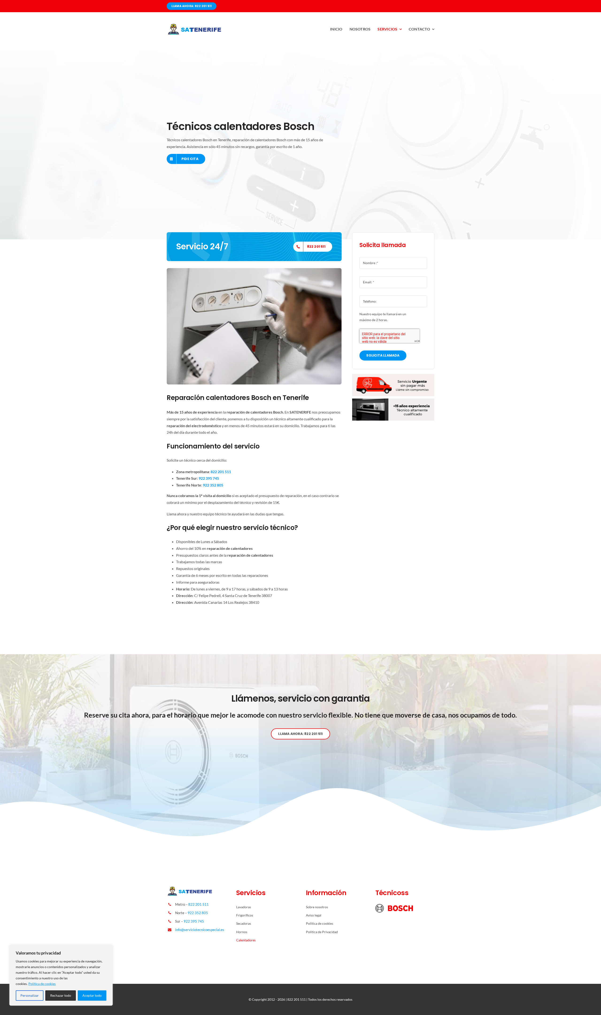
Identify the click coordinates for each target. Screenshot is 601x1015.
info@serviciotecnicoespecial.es (199, 930)
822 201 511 (198, 904)
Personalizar (29, 995)
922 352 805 (198, 913)
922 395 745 (194, 921)
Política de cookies (42, 984)
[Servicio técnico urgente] (393, 375)
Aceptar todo (92, 995)
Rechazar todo (60, 995)
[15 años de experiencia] (393, 400)
